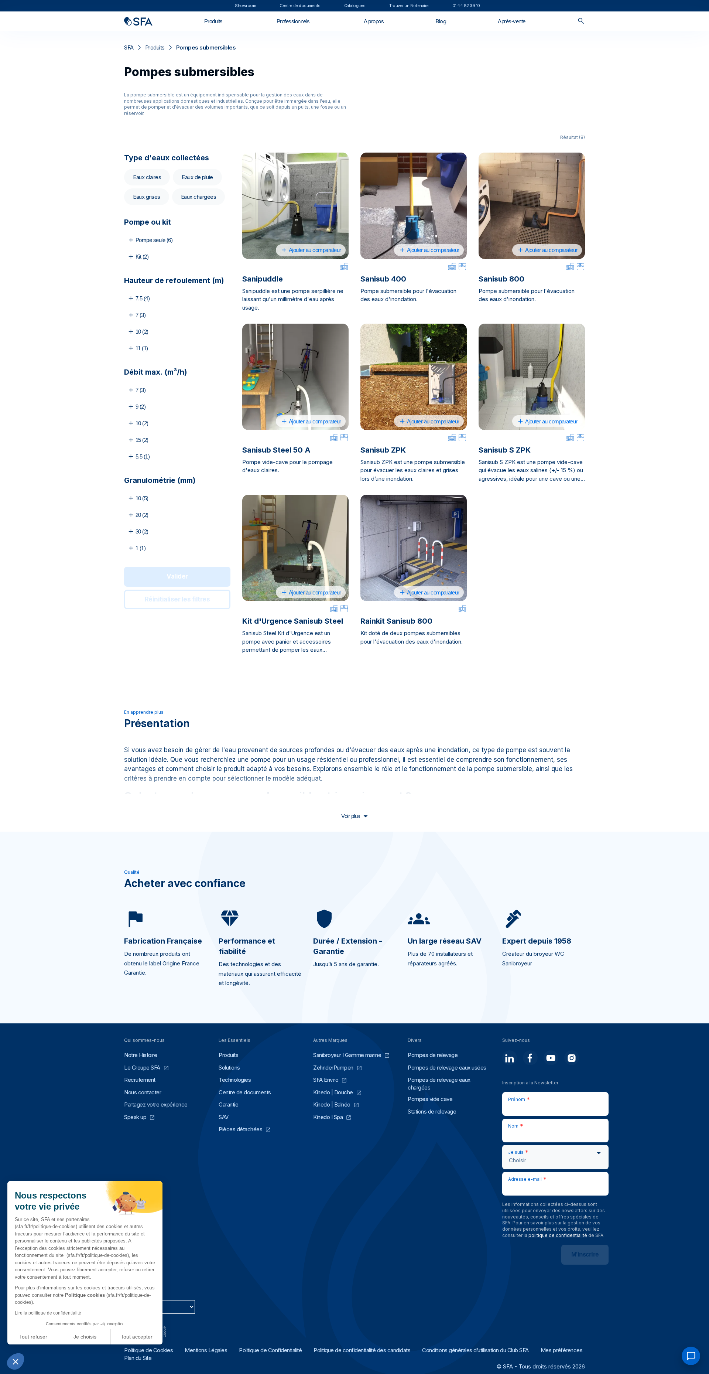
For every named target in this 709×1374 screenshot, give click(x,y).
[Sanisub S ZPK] (532, 377)
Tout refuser (33, 1337)
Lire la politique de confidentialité (48, 1313)
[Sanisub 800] (532, 206)
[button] (15, 1361)
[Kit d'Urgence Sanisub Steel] (295, 548)
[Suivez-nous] (509, 1057)
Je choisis (84, 1337)
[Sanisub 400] (413, 206)
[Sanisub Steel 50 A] (295, 377)
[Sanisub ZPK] (413, 377)
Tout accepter (137, 1337)
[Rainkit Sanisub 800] (413, 548)
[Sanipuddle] (295, 206)
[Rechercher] (581, 21)
